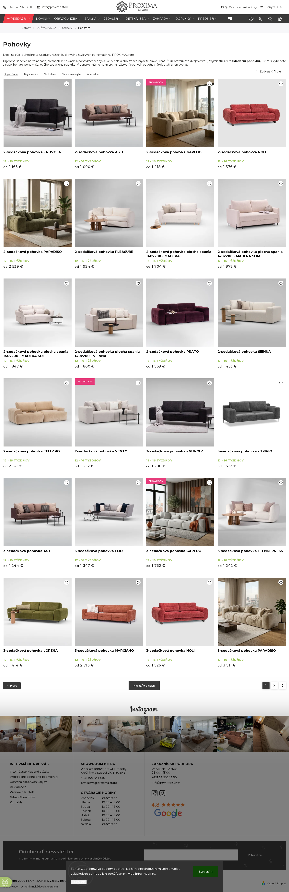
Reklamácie (18, 787)
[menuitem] (18, 18)
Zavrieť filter (268, 71)
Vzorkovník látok (22, 792)
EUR (279, 7)
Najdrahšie (50, 74)
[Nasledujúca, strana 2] (274, 685)
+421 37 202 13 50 (164, 777)
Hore (13, 685)
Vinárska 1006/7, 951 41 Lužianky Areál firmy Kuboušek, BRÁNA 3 (103, 770)
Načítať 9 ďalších (144, 685)
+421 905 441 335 (93, 778)
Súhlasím (206, 871)
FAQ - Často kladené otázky (239, 7)
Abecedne (92, 74)
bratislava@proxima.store (99, 783)
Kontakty (16, 802)
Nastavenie (78, 881)
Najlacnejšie (31, 74)
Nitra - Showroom (22, 797)
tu (153, 873)
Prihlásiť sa (255, 855)
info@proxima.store (166, 782)
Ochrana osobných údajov (28, 782)
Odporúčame (11, 74)
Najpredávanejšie (71, 74)
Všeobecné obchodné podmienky (34, 777)
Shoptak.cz (51, 886)
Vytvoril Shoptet (276, 883)
